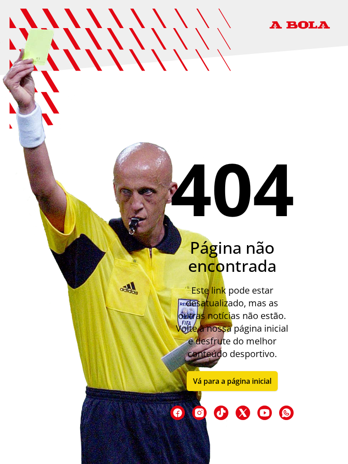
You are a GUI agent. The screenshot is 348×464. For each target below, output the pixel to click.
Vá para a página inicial (232, 381)
